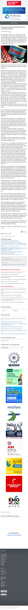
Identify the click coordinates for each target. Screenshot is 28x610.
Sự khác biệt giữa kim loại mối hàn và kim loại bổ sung (11, 272)
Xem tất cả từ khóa (4, 340)
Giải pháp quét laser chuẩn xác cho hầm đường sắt (11, 295)
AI (2, 259)
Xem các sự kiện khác (5, 512)
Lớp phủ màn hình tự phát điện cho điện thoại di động (11, 251)
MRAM (4, 260)
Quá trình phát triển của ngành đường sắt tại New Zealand (12, 302)
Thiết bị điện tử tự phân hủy (6, 250)
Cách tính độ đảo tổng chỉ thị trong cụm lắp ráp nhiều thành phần (13, 279)
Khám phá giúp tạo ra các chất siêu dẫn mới (9, 240)
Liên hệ (2, 565)
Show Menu (14, 22)
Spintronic (10, 260)
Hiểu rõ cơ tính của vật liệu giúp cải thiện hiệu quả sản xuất (12, 283)
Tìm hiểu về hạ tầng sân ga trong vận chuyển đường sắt (12, 297)
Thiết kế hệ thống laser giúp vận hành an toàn (10, 274)
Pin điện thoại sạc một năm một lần (8, 253)
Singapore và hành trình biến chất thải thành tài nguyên (11, 326)
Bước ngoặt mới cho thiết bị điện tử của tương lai (11, 254)
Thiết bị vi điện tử (18, 260)
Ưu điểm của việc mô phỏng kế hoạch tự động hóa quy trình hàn (13, 333)
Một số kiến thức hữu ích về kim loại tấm (9, 281)
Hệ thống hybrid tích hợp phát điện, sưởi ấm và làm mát (12, 321)
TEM (14, 260)
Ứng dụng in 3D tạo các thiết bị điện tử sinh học (10, 246)
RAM (7, 260)
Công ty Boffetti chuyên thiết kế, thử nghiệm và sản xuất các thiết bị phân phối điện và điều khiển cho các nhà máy (14, 249)
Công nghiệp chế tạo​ (6, 264)
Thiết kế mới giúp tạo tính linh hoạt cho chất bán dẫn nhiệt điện (13, 243)
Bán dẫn (4, 259)
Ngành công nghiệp (21, 264)
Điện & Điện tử (14, 264)
